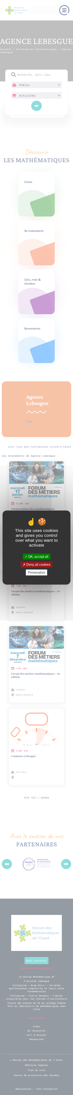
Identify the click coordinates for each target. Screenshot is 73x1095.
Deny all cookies (38, 564)
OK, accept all (37, 556)
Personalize (36, 572)
